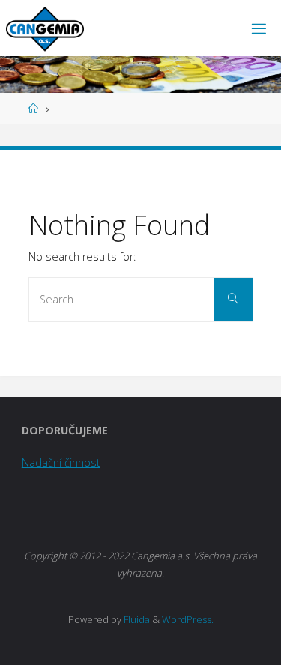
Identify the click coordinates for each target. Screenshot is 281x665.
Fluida (135, 619)
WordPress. (188, 619)
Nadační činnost (61, 462)
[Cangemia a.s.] (45, 28)
